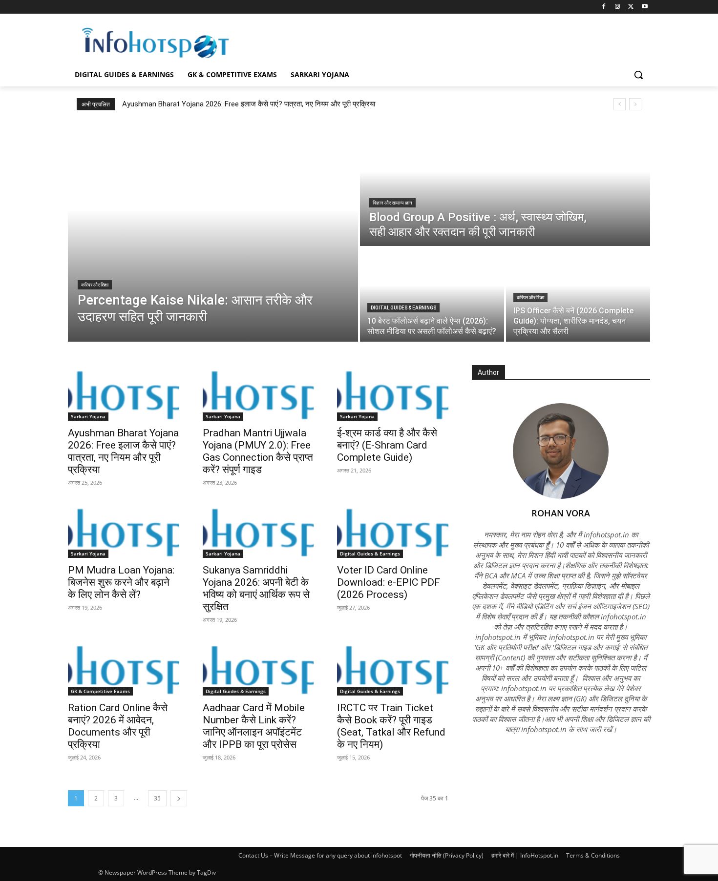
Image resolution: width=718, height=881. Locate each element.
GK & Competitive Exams (100, 691)
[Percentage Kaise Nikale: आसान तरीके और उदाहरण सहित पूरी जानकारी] (213, 232)
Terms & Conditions (593, 855)
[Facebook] (604, 7)
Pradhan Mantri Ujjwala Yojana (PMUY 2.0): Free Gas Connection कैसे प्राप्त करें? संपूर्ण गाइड (258, 451)
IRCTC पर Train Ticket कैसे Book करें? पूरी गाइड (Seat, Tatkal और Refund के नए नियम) (391, 726)
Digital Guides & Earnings (403, 307)
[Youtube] (644, 7)
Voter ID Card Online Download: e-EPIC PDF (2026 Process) (388, 582)
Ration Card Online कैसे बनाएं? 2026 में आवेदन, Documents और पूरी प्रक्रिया (118, 726)
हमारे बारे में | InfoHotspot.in (524, 855)
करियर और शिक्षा (94, 284)
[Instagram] (617, 7)
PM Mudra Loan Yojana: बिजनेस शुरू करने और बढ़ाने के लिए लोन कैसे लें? (121, 582)
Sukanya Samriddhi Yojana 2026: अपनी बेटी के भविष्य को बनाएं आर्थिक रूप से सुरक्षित (256, 588)
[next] (635, 104)
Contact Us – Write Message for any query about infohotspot (320, 855)
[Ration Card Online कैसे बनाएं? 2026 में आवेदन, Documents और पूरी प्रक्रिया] (123, 668)
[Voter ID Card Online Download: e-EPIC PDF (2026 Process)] (392, 530)
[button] (638, 74)
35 (157, 798)
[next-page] (178, 798)
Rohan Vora (560, 513)
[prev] (619, 104)
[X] (630, 7)
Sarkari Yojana (88, 416)
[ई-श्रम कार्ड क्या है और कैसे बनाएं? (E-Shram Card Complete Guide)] (392, 393)
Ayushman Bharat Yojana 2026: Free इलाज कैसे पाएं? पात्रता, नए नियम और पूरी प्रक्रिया (248, 104)
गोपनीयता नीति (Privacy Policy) (447, 855)
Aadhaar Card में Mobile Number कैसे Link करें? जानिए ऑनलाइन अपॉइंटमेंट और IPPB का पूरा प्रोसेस (254, 726)
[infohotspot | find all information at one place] (155, 43)
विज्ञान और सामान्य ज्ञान (392, 202)
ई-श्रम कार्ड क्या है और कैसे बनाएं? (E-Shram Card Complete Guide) (387, 445)
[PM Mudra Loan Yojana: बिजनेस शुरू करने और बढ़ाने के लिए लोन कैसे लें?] (123, 530)
